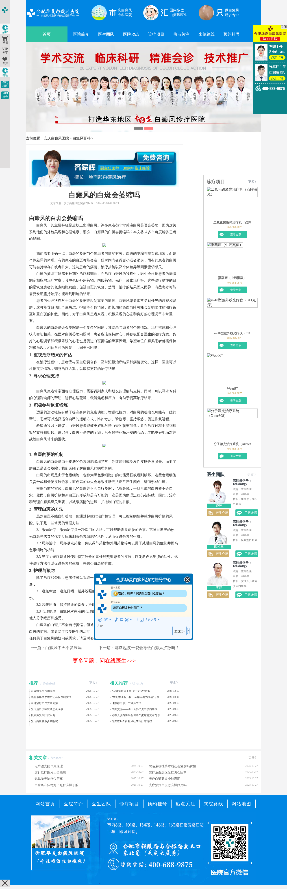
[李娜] (217, 583)
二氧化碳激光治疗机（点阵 (232, 222)
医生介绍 (222, 512)
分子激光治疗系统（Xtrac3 (232, 444)
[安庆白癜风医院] (53, 18)
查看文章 (235, 234)
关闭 (284, 26)
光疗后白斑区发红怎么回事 (47, 709)
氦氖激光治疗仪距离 (43, 715)
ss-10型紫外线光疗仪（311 (232, 333)
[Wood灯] (215, 370)
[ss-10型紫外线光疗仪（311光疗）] (232, 314)
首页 (47, 34)
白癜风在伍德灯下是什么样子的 (89, 785)
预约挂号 (232, 34)
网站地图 (241, 803)
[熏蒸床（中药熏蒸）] (225, 259)
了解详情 (250, 512)
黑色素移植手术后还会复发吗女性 (51, 697)
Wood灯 (232, 388)
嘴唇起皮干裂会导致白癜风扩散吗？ (147, 648)
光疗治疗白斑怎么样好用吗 (203, 785)
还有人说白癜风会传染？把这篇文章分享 (136, 715)
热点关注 (181, 34)
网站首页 (45, 803)
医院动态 (131, 34)
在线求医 (5, 84)
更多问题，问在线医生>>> (104, 661)
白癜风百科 (82, 138)
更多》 (94, 683)
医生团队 (106, 34)
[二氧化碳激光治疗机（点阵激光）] (232, 204)
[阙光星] (217, 542)
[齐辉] (217, 501)
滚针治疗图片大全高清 (44, 703)
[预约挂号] (143, 46)
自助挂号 (5, 94)
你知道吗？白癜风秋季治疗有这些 (132, 721)
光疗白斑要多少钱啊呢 (44, 721)
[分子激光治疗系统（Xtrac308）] (232, 425)
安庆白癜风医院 (56, 138)
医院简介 (81, 34)
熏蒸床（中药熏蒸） (232, 278)
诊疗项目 (156, 34)
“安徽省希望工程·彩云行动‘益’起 (131, 691)
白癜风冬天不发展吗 (63, 648)
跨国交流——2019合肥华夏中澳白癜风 (134, 709)
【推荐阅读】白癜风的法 (126, 703)
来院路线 (206, 34)
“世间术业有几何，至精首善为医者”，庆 (136, 697)
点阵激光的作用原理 (43, 691)
